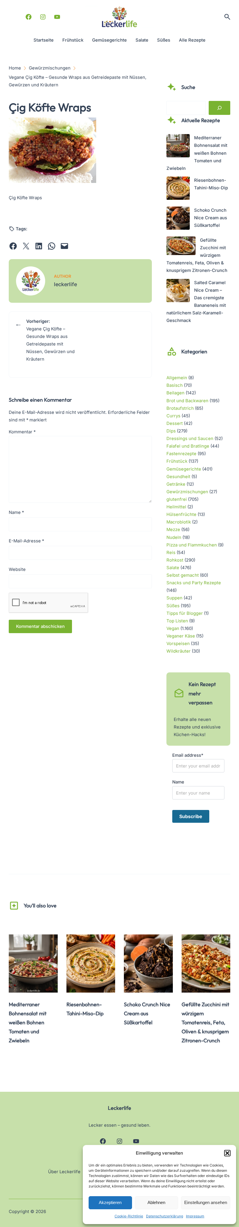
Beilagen (175, 393)
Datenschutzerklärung (164, 1216)
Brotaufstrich (180, 408)
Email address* (187, 755)
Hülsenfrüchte (181, 514)
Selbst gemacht (182, 575)
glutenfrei (176, 499)
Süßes (173, 605)
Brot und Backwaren (187, 400)
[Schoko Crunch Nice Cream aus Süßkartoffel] (178, 219)
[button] (227, 1153)
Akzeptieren (110, 1202)
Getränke (175, 484)
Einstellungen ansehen (205, 1202)
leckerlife (65, 284)
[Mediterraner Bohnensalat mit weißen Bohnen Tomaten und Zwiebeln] (178, 147)
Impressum (195, 1216)
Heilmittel (176, 507)
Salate (172, 567)
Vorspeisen (178, 643)
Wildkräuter (178, 651)
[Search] (219, 108)
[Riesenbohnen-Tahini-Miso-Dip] (178, 189)
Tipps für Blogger (184, 613)
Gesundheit (178, 476)
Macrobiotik (178, 522)
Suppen (174, 598)
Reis (170, 552)
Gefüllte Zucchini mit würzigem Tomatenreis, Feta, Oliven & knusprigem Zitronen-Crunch (205, 1022)
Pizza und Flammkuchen (191, 545)
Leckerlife (119, 1108)
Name (16, 512)
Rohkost (174, 560)
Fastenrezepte (181, 453)
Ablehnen (156, 1202)
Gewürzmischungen (187, 491)
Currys (173, 416)
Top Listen (177, 621)
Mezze (173, 529)
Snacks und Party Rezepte (193, 582)
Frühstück (176, 461)
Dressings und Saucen (189, 438)
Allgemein (176, 377)
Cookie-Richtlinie (129, 1216)
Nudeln (173, 537)
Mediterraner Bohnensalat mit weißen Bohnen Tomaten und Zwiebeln (196, 153)
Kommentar (22, 431)
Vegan (172, 628)
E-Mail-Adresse (26, 541)
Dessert (174, 423)
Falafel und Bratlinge (187, 446)
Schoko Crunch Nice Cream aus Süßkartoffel (210, 218)
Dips (171, 431)
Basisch (174, 385)
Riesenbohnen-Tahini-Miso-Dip (84, 1009)
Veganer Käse (180, 636)
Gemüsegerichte (183, 469)
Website (17, 569)
